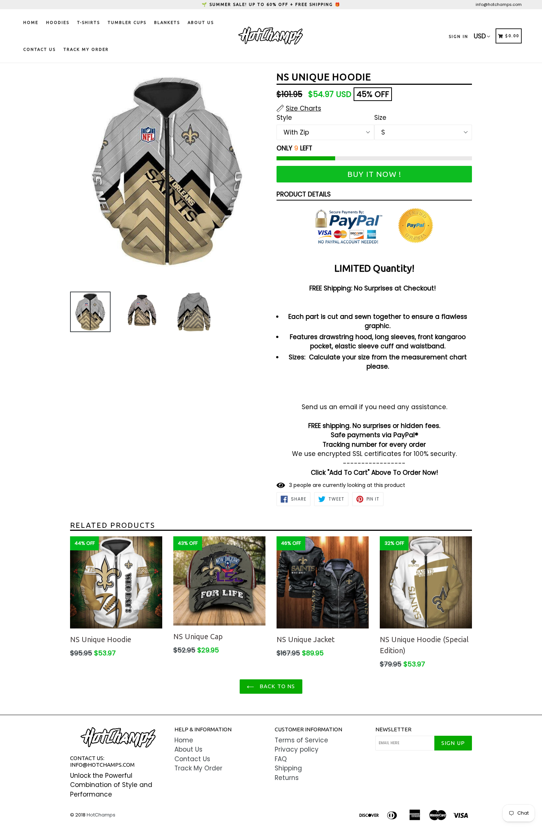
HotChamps (101, 814)
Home (30, 22)
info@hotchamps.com (499, 4)
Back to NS (276, 686)
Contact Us (39, 49)
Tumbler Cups (127, 22)
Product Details (304, 194)
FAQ (281, 759)
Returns (287, 777)
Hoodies (57, 22)
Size (380, 117)
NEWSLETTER (393, 729)
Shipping (288, 768)
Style (284, 117)
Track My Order (86, 49)
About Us (201, 22)
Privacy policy (297, 749)
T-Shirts (88, 22)
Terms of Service (301, 740)
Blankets (167, 22)
